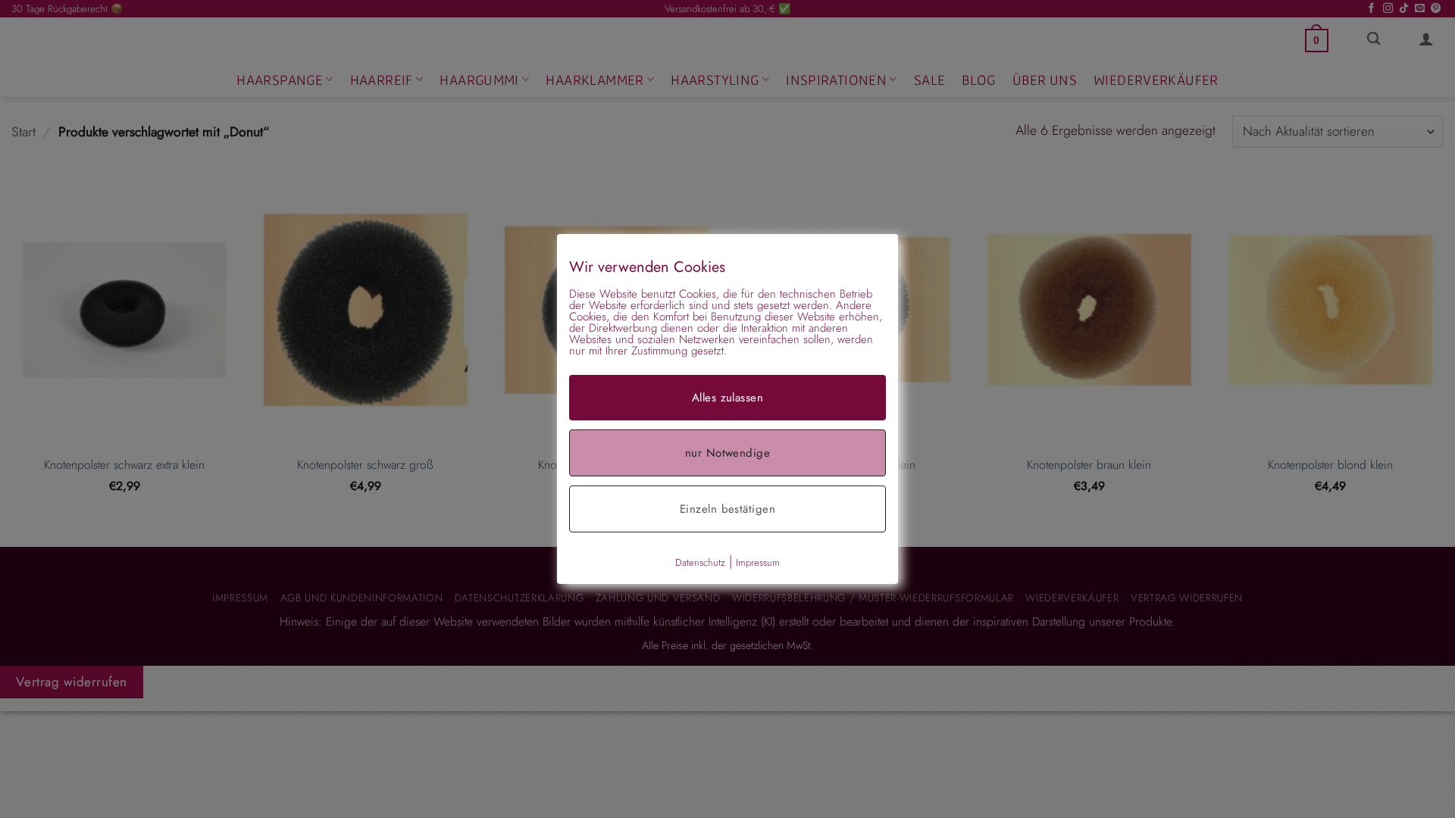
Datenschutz (700, 562)
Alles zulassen (727, 397)
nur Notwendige (727, 453)
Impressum (758, 562)
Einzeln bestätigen (727, 509)
